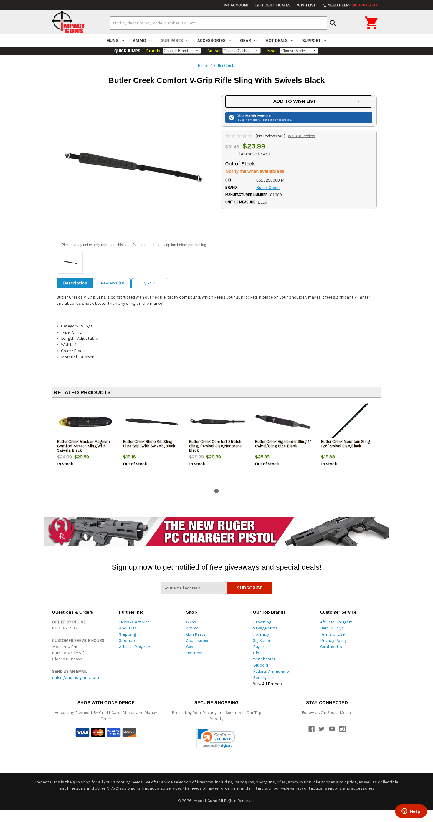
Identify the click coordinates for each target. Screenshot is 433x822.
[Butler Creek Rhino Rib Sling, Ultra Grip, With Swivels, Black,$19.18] (151, 422)
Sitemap (127, 640)
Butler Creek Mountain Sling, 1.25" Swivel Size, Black (346, 443)
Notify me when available (252, 171)
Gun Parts (172, 40)
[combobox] (218, 22)
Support (311, 40)
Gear (245, 40)
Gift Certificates (272, 5)
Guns (112, 40)
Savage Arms (265, 628)
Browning (262, 621)
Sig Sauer (261, 640)
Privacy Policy (333, 640)
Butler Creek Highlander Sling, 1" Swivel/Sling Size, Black (283, 443)
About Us (127, 628)
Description (75, 283)
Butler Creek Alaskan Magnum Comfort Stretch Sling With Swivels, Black (83, 446)
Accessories (211, 40)
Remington (263, 677)
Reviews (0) (112, 283)
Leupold (260, 665)
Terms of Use (332, 634)
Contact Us (331, 646)
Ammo (139, 40)
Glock (258, 652)
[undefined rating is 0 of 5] (239, 135)
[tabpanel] (85, 444)
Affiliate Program (135, 646)
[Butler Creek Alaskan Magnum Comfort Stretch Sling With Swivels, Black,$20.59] (85, 422)
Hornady (261, 634)
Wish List (306, 5)
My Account (236, 5)
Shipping (127, 634)
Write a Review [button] (301, 135)
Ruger (258, 646)
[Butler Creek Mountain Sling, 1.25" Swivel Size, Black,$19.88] (349, 422)
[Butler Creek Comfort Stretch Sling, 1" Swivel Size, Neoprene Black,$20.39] (217, 422)
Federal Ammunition (272, 671)
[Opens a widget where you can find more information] (411, 811)
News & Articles (134, 621)
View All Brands (267, 683)
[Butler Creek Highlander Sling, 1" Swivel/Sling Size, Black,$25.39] (283, 422)
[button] (216, 738)
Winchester (264, 659)
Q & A (150, 283)
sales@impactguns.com (75, 677)
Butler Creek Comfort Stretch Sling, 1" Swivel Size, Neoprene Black (215, 446)
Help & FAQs (332, 628)
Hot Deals (276, 40)
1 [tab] (216, 491)
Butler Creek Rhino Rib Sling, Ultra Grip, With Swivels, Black (149, 443)
